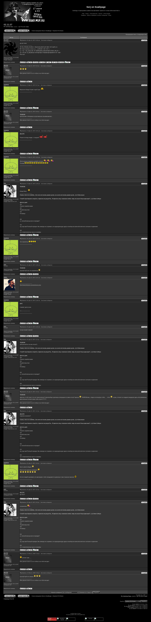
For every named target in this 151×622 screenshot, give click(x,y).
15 (24, 26)
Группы (100, 13)
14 (23, 26)
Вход (109, 15)
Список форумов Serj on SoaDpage (41, 30)
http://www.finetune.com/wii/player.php (30, 285)
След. (27, 26)
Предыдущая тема (131, 34)
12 (19, 26)
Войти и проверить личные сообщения (97, 15)
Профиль (83, 15)
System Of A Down (58, 30)
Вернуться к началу (9, 62)
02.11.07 (8, 24)
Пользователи (93, 13)
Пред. (11, 26)
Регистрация (107, 13)
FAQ (83, 13)
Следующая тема (142, 34)
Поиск (87, 13)
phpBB (72, 614)
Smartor (79, 613)
